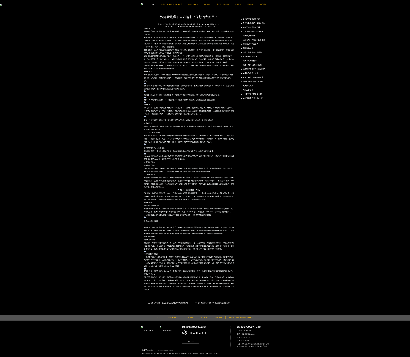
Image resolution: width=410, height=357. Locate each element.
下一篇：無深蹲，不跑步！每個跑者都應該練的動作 (212, 303)
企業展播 (218, 317)
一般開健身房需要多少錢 (252, 94)
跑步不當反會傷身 (250, 61)
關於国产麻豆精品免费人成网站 (171, 4)
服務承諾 (238, 4)
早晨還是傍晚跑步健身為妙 (253, 31)
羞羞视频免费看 (56, 356)
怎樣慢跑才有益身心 (250, 44)
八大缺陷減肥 (248, 86)
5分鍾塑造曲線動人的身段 (253, 81)
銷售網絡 (250, 4)
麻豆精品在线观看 (44, 356)
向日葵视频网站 (104, 356)
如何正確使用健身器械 (251, 27)
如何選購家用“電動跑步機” (253, 98)
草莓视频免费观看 (69, 356)
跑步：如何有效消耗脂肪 (252, 65)
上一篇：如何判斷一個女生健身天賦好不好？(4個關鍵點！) (168, 303)
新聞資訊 (263, 4)
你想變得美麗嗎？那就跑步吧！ (255, 69)
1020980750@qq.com (248, 334)
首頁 (153, 4)
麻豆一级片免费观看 (13, 356)
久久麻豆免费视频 (130, 356)
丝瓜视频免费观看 (117, 356)
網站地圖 (3, 356)
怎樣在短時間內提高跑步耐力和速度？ (255, 40)
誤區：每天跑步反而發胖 (252, 52)
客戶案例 (207, 4)
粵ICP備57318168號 (212, 353)
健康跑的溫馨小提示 (250, 73)
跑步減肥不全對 (249, 36)
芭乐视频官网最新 (92, 356)
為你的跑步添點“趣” (250, 56)
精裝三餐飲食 (248, 90)
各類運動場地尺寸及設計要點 (254, 23)
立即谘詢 (190, 341)
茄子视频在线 (80, 356)
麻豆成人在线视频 (223, 4)
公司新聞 (161, 11)
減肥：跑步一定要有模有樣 (253, 77)
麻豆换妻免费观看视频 (165, 350)
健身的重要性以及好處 (251, 19)
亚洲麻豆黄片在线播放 (29, 356)
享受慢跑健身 (248, 48)
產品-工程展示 (193, 4)
